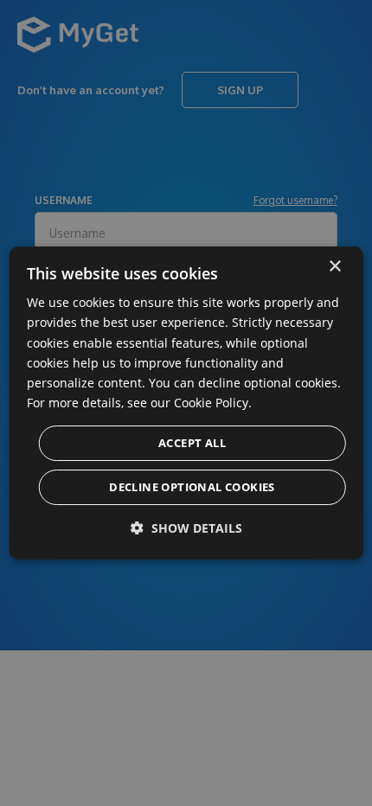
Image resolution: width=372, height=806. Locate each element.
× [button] (334, 266)
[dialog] (186, 403)
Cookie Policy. (213, 402)
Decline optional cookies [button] (192, 487)
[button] (186, 528)
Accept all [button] (192, 443)
